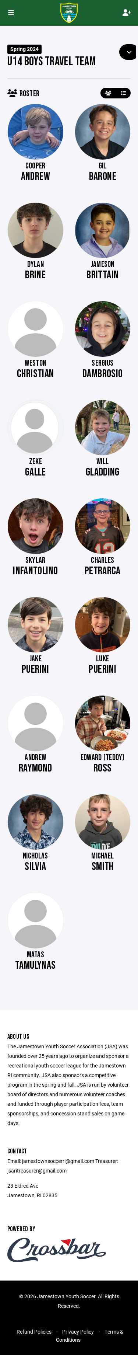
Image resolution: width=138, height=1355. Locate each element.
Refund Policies (34, 1331)
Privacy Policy (78, 1331)
